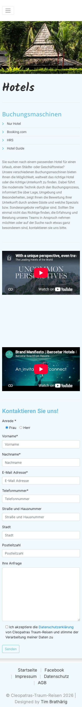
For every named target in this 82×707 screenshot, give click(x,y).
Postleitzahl (11, 545)
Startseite (27, 670)
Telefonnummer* (15, 490)
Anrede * (9, 421)
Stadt (6, 527)
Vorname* (10, 436)
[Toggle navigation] (8, 10)
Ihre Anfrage (12, 563)
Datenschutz (56, 676)
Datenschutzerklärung (56, 627)
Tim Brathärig (54, 701)
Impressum (26, 676)
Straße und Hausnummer (21, 509)
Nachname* (11, 454)
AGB (42, 682)
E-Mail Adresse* (15, 472)
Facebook (54, 670)
